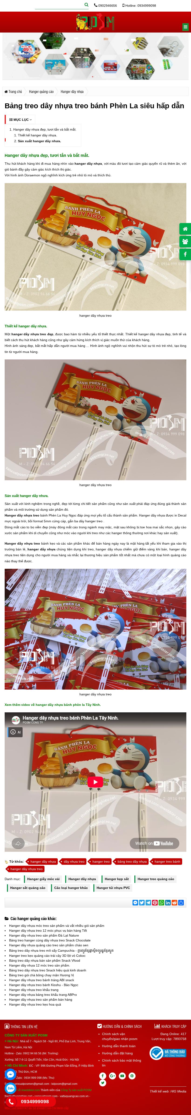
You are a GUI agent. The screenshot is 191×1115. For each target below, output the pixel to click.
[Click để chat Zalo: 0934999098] (10, 1088)
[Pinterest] (132, 1075)
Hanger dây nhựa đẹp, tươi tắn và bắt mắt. (44, 129)
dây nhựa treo (74, 861)
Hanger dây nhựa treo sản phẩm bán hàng (40, 999)
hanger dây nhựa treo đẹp (32, 334)
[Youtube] (122, 1075)
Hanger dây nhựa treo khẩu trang (33, 990)
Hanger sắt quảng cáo (27, 888)
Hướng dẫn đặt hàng (117, 1053)
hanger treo (101, 861)
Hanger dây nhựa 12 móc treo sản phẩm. (39, 965)
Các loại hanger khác (71, 888)
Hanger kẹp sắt (117, 879)
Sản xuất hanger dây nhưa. (39, 141)
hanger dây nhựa (88, 163)
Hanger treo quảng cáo (156, 879)
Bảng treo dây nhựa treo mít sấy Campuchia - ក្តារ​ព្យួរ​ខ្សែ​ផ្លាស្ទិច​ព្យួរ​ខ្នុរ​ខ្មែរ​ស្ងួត (61, 950)
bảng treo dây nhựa (132, 861)
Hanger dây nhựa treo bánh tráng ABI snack (41, 980)
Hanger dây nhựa (82, 879)
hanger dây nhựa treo (26, 869)
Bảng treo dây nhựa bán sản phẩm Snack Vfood (44, 960)
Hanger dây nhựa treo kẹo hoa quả (35, 1004)
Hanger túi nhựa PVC (113, 888)
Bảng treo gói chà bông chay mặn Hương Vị (41, 975)
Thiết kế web (159, 1091)
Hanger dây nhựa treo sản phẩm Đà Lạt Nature (44, 935)
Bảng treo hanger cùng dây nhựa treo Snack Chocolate (50, 940)
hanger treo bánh (167, 861)
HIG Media (178, 1091)
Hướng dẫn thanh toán (119, 1046)
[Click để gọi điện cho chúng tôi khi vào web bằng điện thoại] (11, 1102)
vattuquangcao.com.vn (74, 1096)
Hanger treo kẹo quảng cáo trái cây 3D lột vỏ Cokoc (47, 955)
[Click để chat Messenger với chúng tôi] (10, 1074)
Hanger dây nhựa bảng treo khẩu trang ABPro (43, 995)
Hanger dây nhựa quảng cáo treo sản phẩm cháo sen (48, 945)
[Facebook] (102, 1075)
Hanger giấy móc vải (43, 879)
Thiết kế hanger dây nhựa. (37, 135)
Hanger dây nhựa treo (22, 515)
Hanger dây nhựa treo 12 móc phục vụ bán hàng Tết (48, 930)
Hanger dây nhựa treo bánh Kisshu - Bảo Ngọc (43, 985)
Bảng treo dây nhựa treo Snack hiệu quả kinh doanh (47, 970)
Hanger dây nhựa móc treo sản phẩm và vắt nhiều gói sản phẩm (56, 926)
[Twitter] (102, 1082)
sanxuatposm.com (46, 1096)
